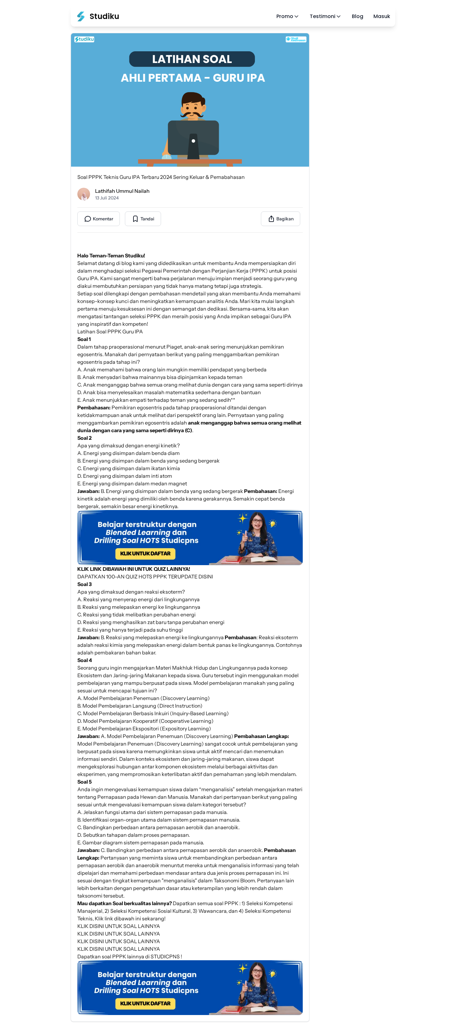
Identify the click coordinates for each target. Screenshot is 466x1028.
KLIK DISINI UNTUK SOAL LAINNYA (118, 926)
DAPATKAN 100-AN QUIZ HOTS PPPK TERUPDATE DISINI (145, 576)
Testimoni (322, 16)
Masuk (381, 16)
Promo (284, 16)
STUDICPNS (165, 956)
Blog (357, 16)
